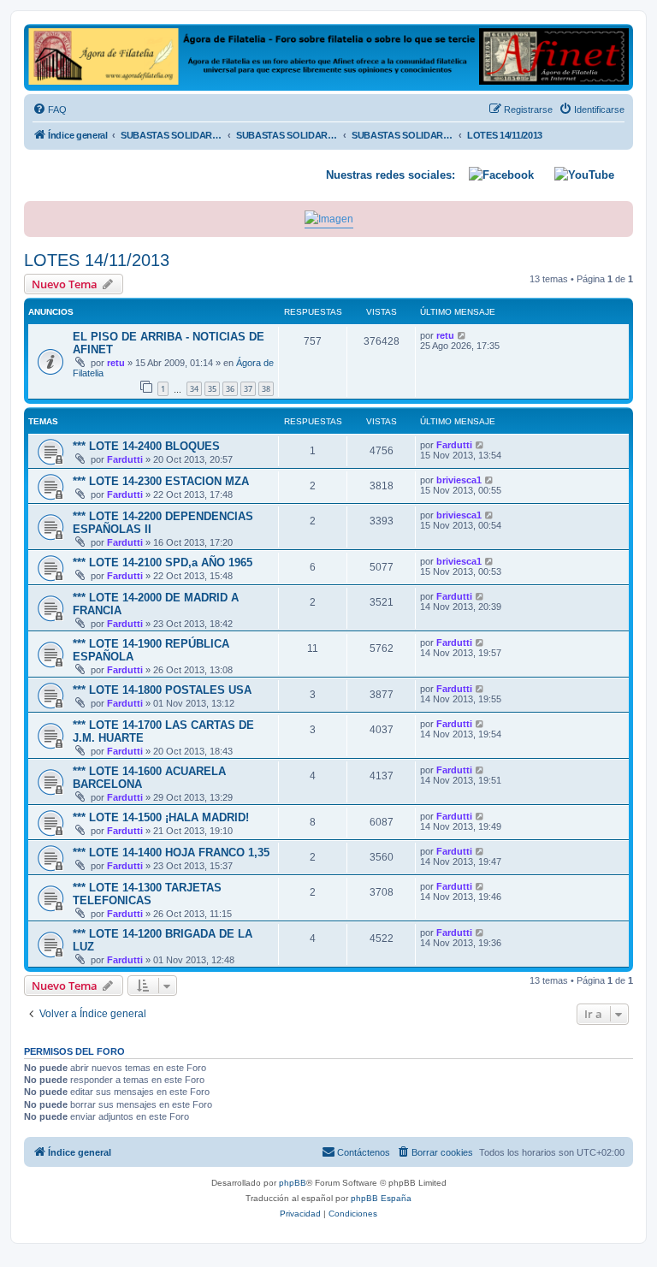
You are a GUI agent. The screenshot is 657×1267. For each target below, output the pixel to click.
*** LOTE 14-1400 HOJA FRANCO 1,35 (171, 852)
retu (116, 363)
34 (194, 388)
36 (230, 388)
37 (248, 388)
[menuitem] (50, 109)
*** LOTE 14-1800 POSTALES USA (162, 690)
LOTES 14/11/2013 (96, 260)
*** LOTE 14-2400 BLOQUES (146, 446)
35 (212, 388)
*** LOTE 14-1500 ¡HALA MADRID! (161, 817)
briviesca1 (459, 480)
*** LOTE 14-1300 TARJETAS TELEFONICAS (147, 894)
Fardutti (125, 459)
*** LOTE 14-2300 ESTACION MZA (161, 481)
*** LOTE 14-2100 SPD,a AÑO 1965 (162, 562)
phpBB (292, 1182)
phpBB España (381, 1198)
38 (266, 388)
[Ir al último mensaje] (462, 335)
